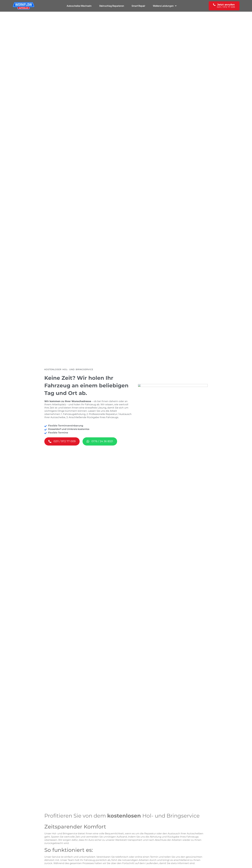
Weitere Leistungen (163, 5)
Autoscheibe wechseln (79, 5)
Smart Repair (138, 5)
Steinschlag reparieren (111, 5)
